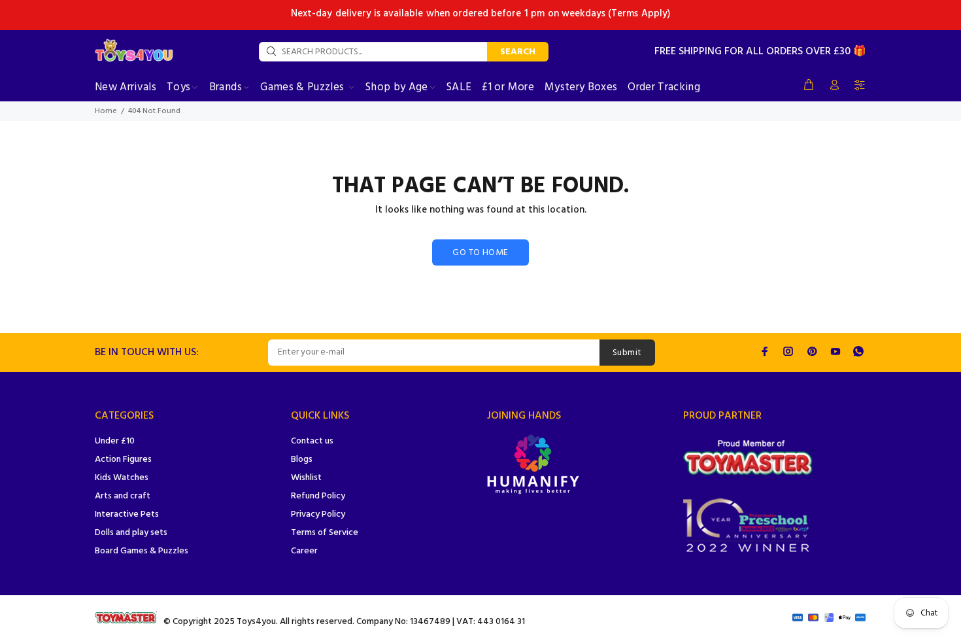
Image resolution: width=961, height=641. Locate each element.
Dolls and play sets (131, 532)
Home (106, 111)
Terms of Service (324, 532)
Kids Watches (121, 477)
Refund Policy (318, 496)
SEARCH (517, 52)
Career (304, 551)
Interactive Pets (127, 514)
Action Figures (123, 459)
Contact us (312, 441)
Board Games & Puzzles (141, 551)
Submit (627, 352)
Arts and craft (122, 496)
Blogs (301, 459)
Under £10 (115, 441)
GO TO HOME (480, 252)
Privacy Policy (318, 514)
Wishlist (306, 477)
